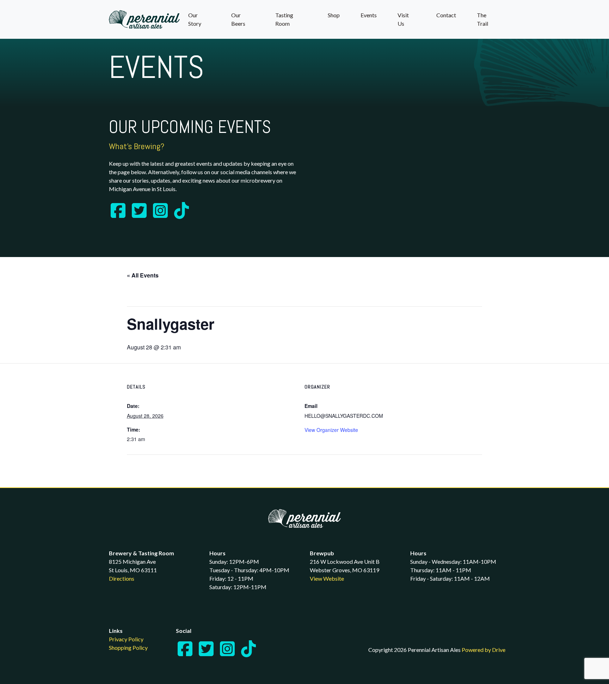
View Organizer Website (331, 429)
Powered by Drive (483, 649)
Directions (121, 578)
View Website (327, 578)
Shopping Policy (128, 647)
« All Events (143, 275)
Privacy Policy (126, 639)
